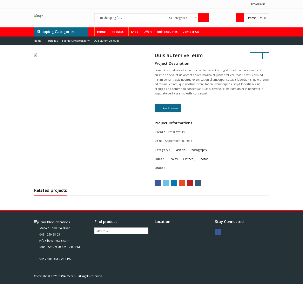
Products (117, 32)
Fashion (180, 150)
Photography (198, 150)
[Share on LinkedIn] (174, 183)
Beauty (173, 159)
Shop (134, 32)
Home (101, 32)
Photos (203, 159)
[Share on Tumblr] (198, 183)
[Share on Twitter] (166, 183)
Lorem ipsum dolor (253, 56)
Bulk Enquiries (167, 32)
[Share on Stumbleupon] (182, 183)
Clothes (188, 159)
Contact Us (191, 32)
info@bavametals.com (54, 241)
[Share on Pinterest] (190, 183)
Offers (147, 32)
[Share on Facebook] (158, 183)
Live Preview (169, 108)
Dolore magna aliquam (266, 56)
